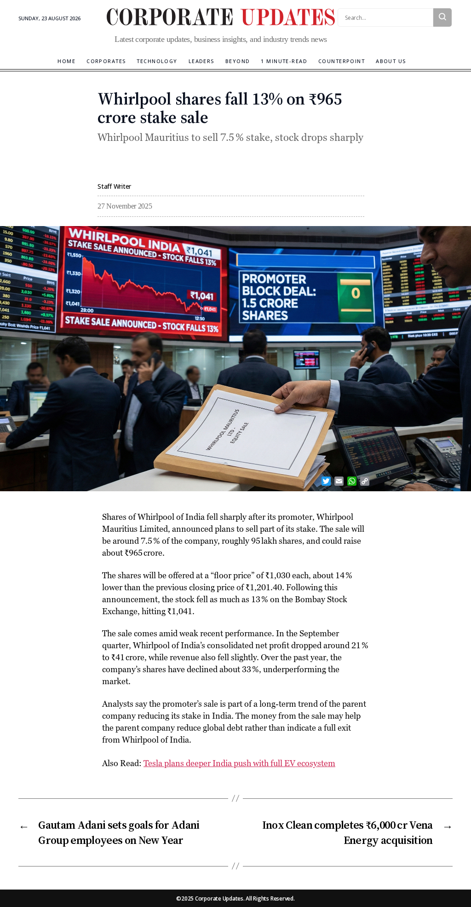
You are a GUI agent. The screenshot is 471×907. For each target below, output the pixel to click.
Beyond (237, 61)
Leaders (201, 61)
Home (66, 61)
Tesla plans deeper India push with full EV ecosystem (239, 763)
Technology (157, 61)
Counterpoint (341, 61)
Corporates (106, 61)
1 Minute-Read (284, 61)
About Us (391, 61)
